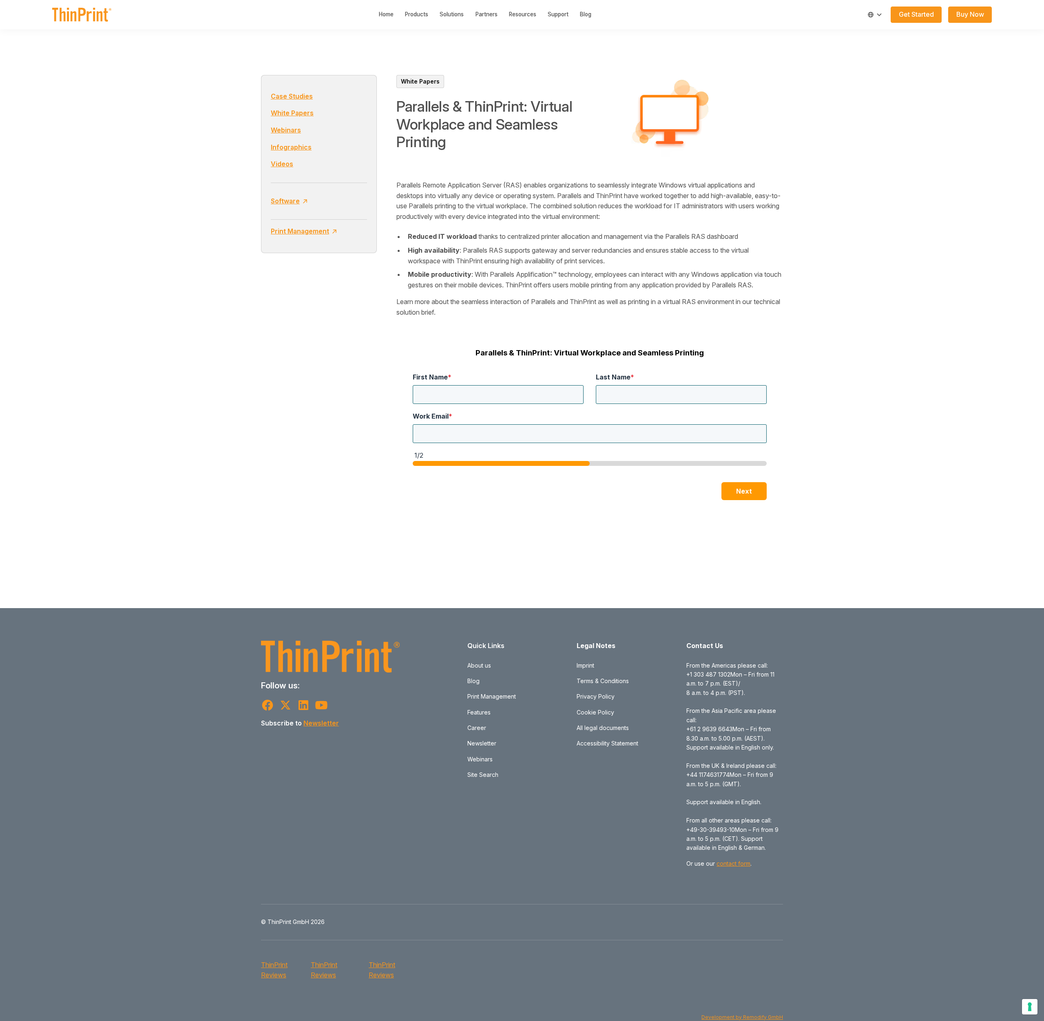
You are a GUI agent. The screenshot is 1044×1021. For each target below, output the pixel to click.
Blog (585, 14)
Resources (522, 14)
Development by (722, 1017)
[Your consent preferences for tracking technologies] (1029, 1006)
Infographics (291, 147)
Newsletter (321, 723)
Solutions (452, 14)
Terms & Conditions (603, 680)
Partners (487, 14)
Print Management (491, 696)
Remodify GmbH (763, 1017)
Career (476, 727)
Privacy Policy (596, 696)
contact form (733, 863)
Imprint (585, 665)
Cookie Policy (595, 712)
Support (558, 14)
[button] (874, 14)
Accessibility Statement (607, 743)
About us (479, 665)
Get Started (916, 14)
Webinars (286, 130)
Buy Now (970, 14)
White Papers (292, 113)
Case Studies (292, 96)
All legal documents (603, 727)
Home (386, 14)
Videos (282, 164)
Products (416, 14)
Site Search (482, 774)
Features (479, 712)
